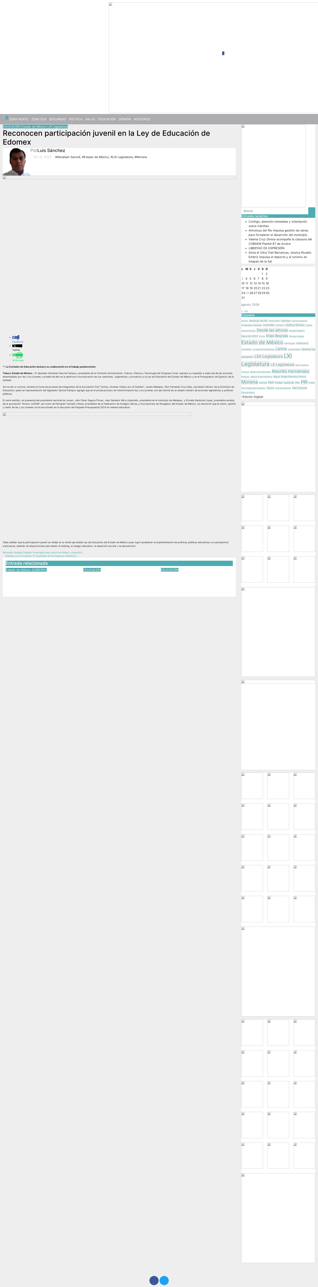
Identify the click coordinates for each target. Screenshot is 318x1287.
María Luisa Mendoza (260, 372)
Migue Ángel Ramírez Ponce (289, 376)
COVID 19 (280, 325)
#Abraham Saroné (67, 157)
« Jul (244, 311)
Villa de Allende (283, 388)
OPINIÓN (125, 119)
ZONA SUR (38, 119)
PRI (304, 382)
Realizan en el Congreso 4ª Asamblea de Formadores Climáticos (41, 556)
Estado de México (34, 126)
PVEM (311, 382)
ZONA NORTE (18, 119)
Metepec (245, 377)
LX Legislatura (282, 364)
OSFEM (263, 382)
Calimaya (286, 320)
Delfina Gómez (295, 325)
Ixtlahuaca (302, 343)
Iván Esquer (289, 343)
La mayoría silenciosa (263, 349)
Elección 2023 (249, 336)
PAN (271, 382)
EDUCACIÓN (107, 119)
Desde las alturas (272, 330)
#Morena (141, 157)
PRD (297, 382)
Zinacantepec (248, 392)
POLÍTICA (75, 119)
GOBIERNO (39, 570)
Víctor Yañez (40, 586)
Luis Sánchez (51, 150)
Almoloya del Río (258, 320)
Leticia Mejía (294, 349)
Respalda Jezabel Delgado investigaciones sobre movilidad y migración (43, 552)
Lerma (281, 349)
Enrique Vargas (296, 336)
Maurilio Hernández (290, 371)
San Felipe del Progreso (253, 388)
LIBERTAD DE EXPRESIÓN (267, 248)
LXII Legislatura (268, 356)
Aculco (244, 321)
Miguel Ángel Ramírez (261, 377)
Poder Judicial (284, 382)
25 (247, 293)
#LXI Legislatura (122, 157)
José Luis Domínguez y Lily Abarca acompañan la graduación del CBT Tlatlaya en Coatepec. (196, 580)
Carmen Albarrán (299, 321)
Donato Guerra (297, 330)
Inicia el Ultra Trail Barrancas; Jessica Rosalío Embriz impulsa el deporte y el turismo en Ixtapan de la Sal (280, 257)
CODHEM (268, 325)
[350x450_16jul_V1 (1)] (273, 165)
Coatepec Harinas (251, 325)
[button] (311, 119)
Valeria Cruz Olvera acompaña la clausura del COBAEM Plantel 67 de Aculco (117, 580)
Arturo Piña (274, 321)
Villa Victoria (299, 388)
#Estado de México (95, 157)
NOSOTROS (142, 119)
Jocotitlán (246, 349)
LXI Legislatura (57, 126)
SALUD (90, 119)
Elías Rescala (277, 336)
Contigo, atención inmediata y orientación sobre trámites (37, 577)
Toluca (270, 388)
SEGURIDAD (57, 119)
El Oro (262, 336)
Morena (249, 382)
